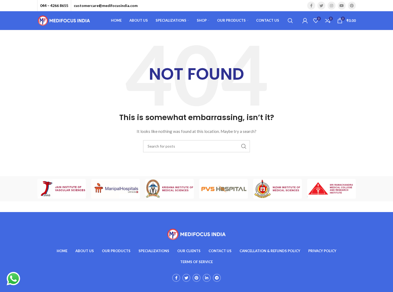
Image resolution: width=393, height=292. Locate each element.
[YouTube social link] (342, 6)
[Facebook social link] (311, 6)
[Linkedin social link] (207, 278)
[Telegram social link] (217, 278)
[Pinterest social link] (352, 6)
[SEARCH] (244, 146)
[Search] (290, 20)
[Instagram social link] (332, 6)
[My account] (305, 20)
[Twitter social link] (321, 6)
